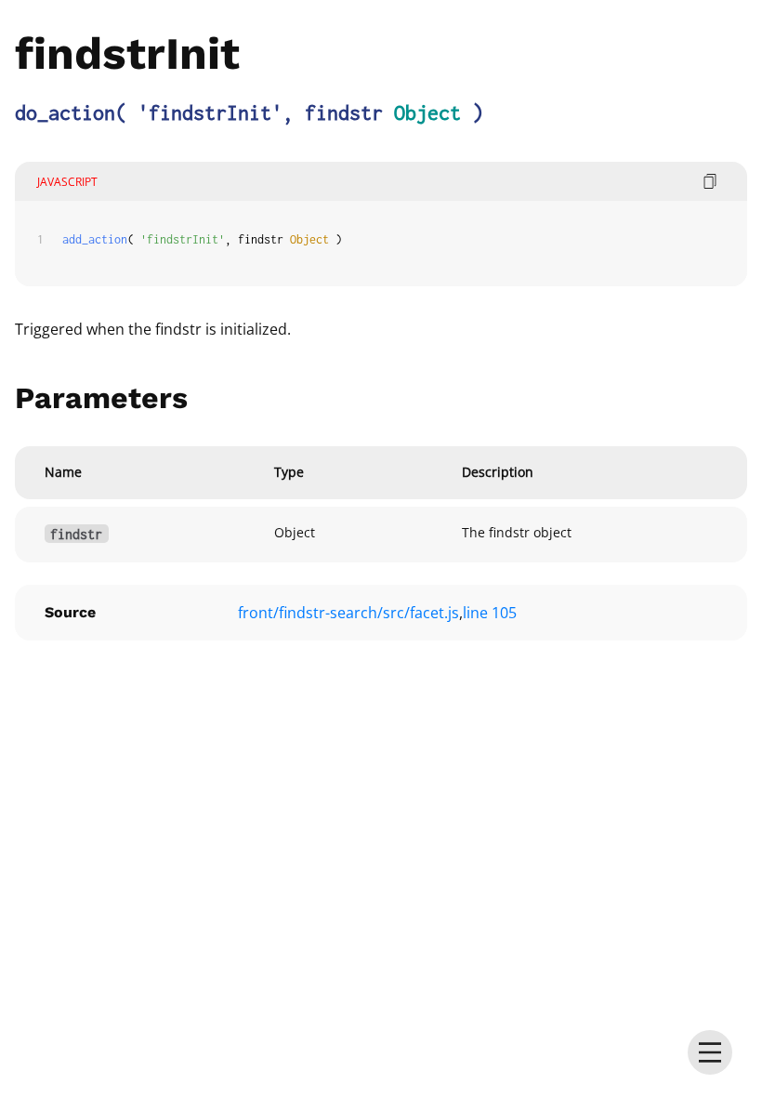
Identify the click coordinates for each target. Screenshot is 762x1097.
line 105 (490, 612)
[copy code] (710, 181)
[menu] (710, 1052)
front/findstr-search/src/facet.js (348, 612)
